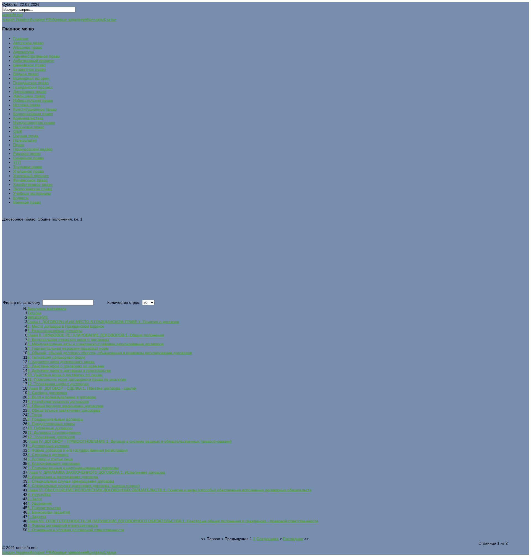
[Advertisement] (168, 260)
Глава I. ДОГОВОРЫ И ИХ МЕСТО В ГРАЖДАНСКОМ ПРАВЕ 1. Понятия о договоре (103, 322)
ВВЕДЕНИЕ (37, 317)
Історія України (16, 19)
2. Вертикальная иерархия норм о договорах (68, 339)
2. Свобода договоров (47, 392)
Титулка (34, 313)
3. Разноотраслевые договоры (54, 330)
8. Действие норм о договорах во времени (65, 366)
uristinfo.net (12, 14)
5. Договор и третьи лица (50, 459)
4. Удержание (39, 503)
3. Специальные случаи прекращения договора (70, 481)
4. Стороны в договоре (48, 454)
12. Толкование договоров (51, 437)
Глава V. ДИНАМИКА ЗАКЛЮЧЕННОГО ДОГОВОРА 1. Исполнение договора (96, 472)
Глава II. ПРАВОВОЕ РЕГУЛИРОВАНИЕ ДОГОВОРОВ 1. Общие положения (95, 335)
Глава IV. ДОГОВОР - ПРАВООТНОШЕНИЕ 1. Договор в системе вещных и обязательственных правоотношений (129, 441)
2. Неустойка (39, 494)
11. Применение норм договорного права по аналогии (76, 379)
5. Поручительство (44, 508)
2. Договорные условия (48, 446)
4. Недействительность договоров (58, 401)
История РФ (40, 19)
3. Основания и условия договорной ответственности (75, 530)
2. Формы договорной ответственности (62, 525)
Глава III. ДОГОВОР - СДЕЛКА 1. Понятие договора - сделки (81, 388)
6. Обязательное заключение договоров (63, 410)
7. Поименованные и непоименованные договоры (73, 468)
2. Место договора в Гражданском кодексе (65, 326)
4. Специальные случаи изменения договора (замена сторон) (83, 485)
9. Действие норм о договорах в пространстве (69, 370)
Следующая (267, 539)
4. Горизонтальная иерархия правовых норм (68, 348)
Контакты (95, 19)
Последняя (293, 539)
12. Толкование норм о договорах (58, 384)
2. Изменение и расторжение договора (62, 477)
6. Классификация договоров (53, 463)
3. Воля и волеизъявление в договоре (61, 397)
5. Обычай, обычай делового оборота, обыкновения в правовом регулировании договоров (109, 353)
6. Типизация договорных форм (56, 357)
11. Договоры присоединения (54, 432)
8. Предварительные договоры (55, 419)
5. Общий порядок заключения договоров (65, 406)
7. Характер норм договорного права (61, 361)
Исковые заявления (69, 19)
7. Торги (34, 415)
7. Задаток (36, 516)
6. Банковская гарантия (48, 512)
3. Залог (34, 499)
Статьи (110, 19)
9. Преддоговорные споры (51, 423)
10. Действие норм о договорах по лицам (65, 375)
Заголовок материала (47, 308)
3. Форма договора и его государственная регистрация (77, 450)
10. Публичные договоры (49, 428)
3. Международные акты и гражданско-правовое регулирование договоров (95, 344)
